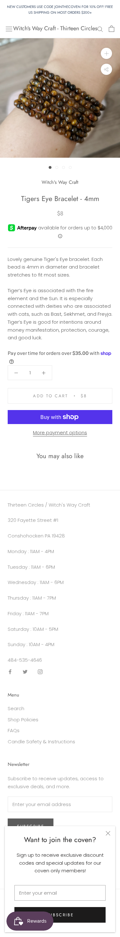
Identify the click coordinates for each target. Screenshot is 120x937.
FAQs (14, 730)
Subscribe (60, 915)
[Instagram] (40, 672)
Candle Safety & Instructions (41, 741)
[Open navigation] (9, 28)
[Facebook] (10, 672)
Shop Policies (23, 719)
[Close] (108, 833)
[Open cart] (111, 28)
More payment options (60, 432)
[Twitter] (25, 672)
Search (16, 708)
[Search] (100, 28)
